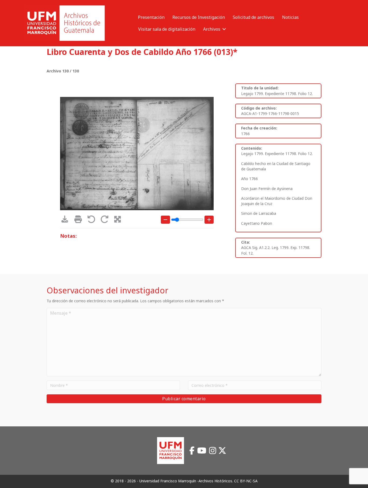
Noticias (290, 17)
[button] (224, 29)
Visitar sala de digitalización (166, 29)
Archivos (211, 29)
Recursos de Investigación (198, 17)
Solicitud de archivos (253, 17)
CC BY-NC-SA (246, 480)
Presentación (151, 17)
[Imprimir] (79, 220)
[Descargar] (66, 220)
